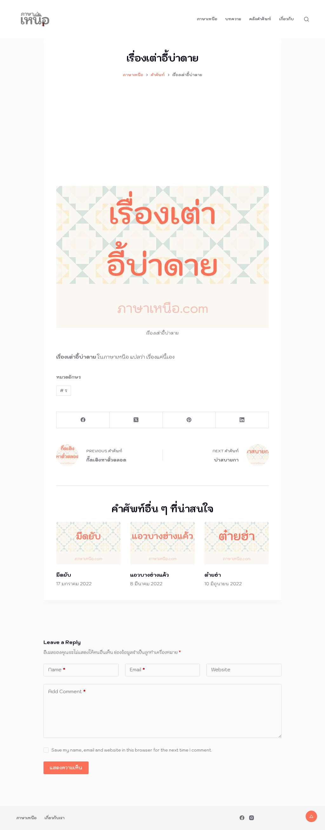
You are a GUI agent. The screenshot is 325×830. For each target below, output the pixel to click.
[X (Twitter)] (135, 420)
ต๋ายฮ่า (212, 575)
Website (220, 670)
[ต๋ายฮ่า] (236, 543)
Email (137, 670)
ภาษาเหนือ (207, 19)
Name (56, 670)
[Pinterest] (189, 420)
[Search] (306, 19)
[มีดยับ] (88, 543)
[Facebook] (82, 420)
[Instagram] (251, 817)
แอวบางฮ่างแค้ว (149, 575)
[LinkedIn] (242, 420)
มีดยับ (63, 575)
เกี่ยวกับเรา (54, 817)
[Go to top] (311, 816)
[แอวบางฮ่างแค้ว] (162, 543)
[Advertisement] (162, 128)
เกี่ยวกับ (286, 19)
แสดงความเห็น (66, 768)
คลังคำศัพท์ (260, 19)
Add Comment (67, 691)
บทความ (233, 19)
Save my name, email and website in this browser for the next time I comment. (131, 750)
